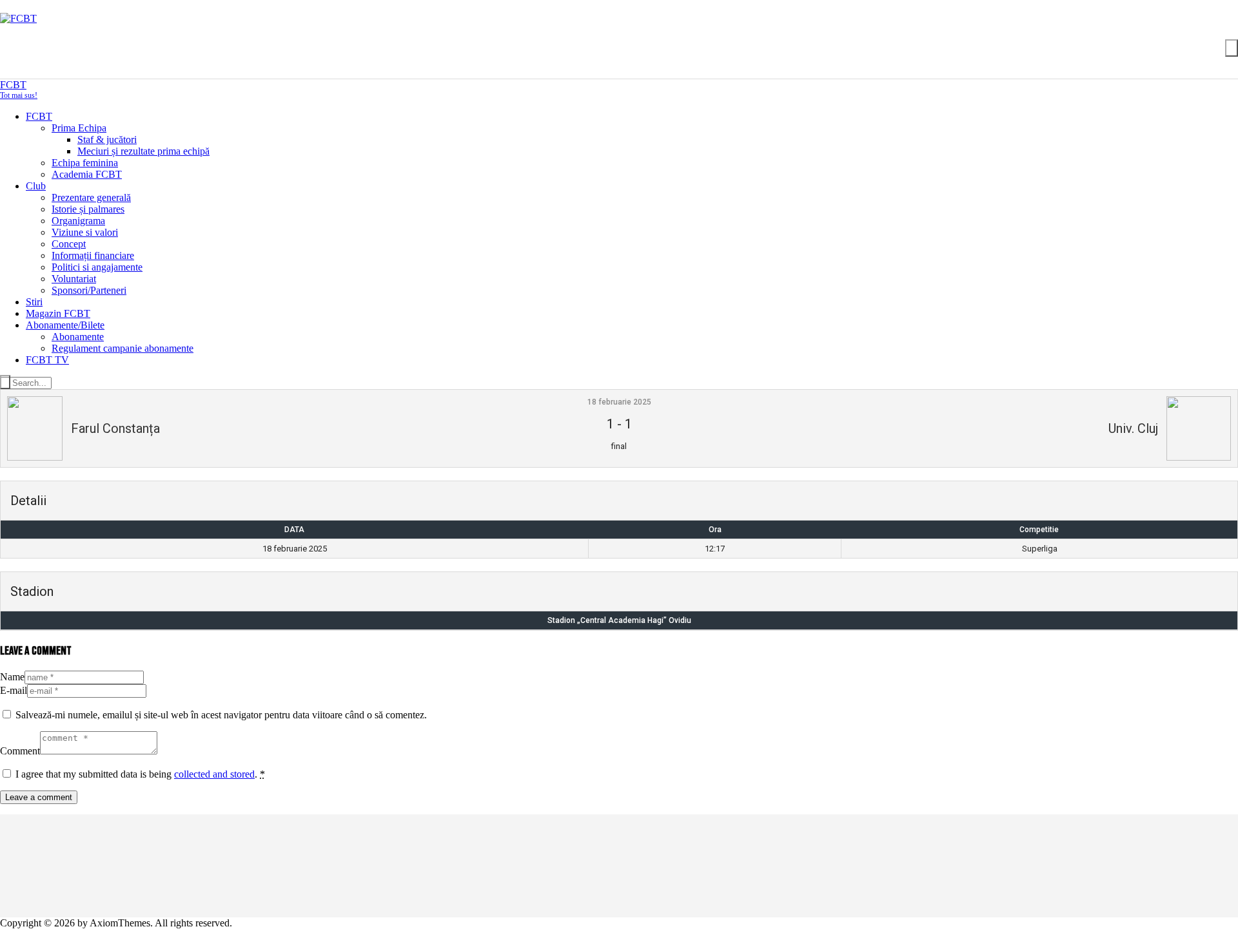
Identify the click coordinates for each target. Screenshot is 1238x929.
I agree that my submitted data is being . (140, 774)
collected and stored (214, 774)
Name (12, 676)
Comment (20, 750)
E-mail (13, 690)
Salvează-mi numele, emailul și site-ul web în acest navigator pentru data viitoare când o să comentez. (221, 714)
